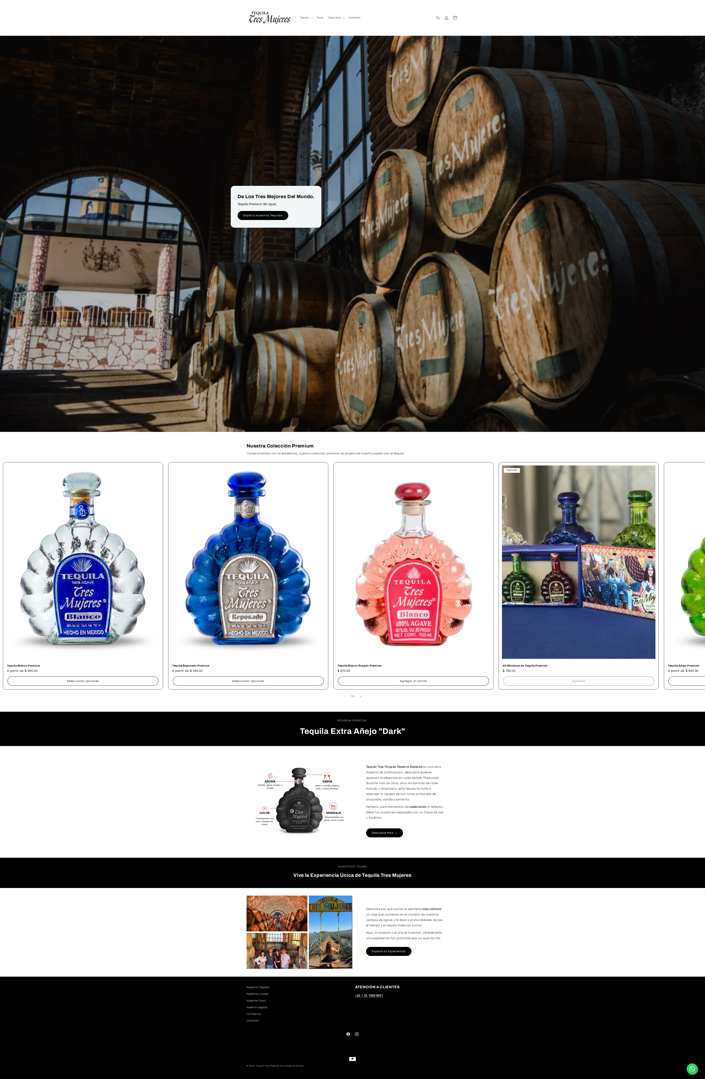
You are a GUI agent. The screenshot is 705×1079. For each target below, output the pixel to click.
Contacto (253, 1020)
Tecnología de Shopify (292, 1066)
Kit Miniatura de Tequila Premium (525, 665)
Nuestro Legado (257, 1007)
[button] (306, 18)
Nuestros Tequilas (258, 987)
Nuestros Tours (256, 1000)
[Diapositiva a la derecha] (361, 697)
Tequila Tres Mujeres (267, 1066)
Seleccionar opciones (83, 681)
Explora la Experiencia (389, 951)
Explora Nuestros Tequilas (262, 215)
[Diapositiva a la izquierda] (344, 697)
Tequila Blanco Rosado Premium (359, 665)
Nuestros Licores (257, 994)
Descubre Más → (384, 832)
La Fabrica (254, 1014)
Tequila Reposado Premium (191, 665)
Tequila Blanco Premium (23, 665)
